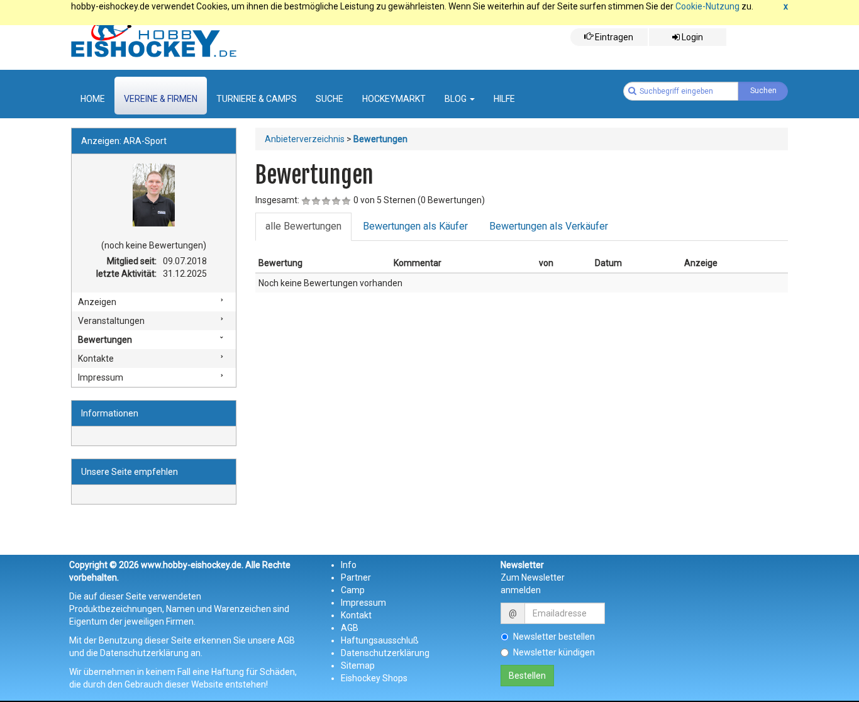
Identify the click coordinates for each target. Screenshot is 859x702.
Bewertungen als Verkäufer (548, 226)
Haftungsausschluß (380, 640)
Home (92, 99)
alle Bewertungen (303, 226)
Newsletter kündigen (554, 652)
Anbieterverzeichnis (305, 139)
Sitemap (358, 665)
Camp (353, 590)
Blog (456, 99)
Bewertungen (105, 340)
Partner (356, 577)
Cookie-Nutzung (707, 6)
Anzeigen (97, 302)
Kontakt (356, 615)
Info (349, 565)
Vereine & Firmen (160, 99)
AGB (349, 628)
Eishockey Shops (374, 678)
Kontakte (96, 359)
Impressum (100, 377)
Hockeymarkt (394, 99)
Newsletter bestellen (554, 637)
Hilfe (504, 99)
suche (329, 99)
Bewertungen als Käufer (415, 226)
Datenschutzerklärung (385, 653)
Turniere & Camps (256, 99)
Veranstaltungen (111, 321)
